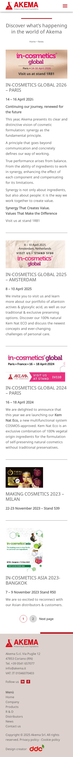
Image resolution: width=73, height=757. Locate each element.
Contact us (13, 726)
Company (12, 701)
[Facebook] (28, 681)
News (9, 721)
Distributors (14, 716)
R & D (9, 711)
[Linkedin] (23, 681)
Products (12, 706)
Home (32, 42)
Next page (46, 618)
